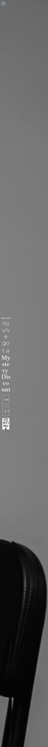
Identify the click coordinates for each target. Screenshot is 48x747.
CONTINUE (6, 424)
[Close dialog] (3, 3)
